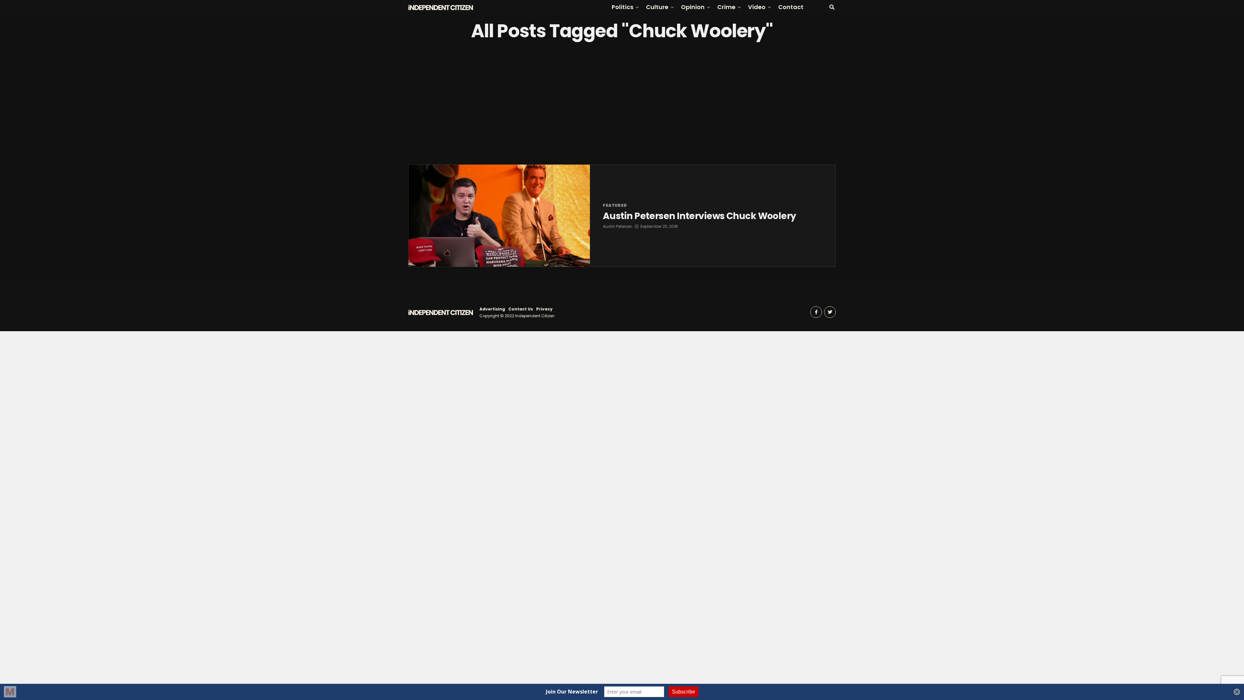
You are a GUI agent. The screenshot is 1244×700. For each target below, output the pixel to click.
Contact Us (520, 309)
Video (757, 7)
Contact (790, 7)
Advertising (492, 309)
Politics (622, 7)
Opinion (693, 7)
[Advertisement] (622, 102)
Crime (726, 7)
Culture (657, 7)
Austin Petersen (617, 226)
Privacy (544, 309)
